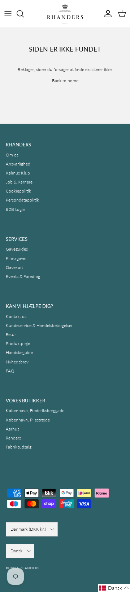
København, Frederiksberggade (35, 410)
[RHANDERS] (65, 13)
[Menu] (8, 14)
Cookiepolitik (18, 191)
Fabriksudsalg (18, 447)
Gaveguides (17, 249)
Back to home (65, 80)
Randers (13, 438)
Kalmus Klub (18, 173)
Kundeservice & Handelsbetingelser (39, 325)
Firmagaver (16, 258)
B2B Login (15, 209)
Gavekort (14, 267)
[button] (114, 588)
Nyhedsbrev (17, 362)
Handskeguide (19, 352)
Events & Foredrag (23, 276)
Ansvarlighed (18, 164)
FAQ (10, 371)
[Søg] (24, 14)
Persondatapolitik (22, 200)
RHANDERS (29, 568)
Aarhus (12, 429)
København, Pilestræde (28, 420)
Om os (12, 155)
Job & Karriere (19, 182)
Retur (11, 334)
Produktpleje (18, 343)
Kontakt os (16, 316)
